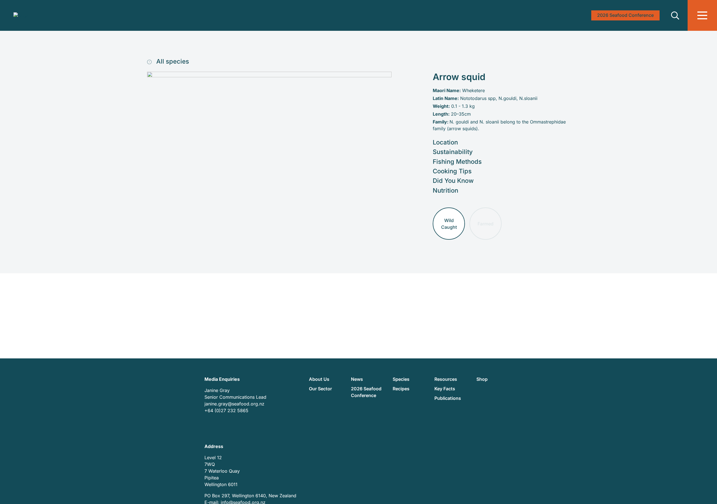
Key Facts (444, 388)
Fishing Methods (457, 161)
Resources (445, 379)
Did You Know (453, 180)
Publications (447, 398)
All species (172, 61)
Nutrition (445, 190)
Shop (482, 379)
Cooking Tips (452, 171)
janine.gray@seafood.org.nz (234, 404)
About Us (319, 379)
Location (445, 142)
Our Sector (320, 388)
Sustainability (453, 151)
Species (401, 379)
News (357, 379)
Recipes (401, 388)
